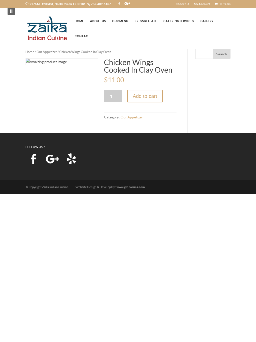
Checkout (183, 4)
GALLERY (207, 21)
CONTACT (82, 36)
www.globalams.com (130, 187)
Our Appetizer (46, 52)
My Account (202, 4)
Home (30, 52)
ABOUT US (98, 21)
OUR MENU (120, 21)
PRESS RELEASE (145, 21)
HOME (79, 21)
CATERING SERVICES (178, 21)
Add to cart (145, 96)
